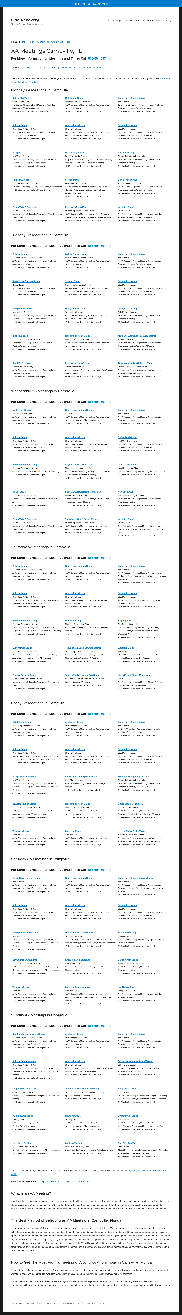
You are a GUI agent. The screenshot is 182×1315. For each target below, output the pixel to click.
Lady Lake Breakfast (22, 1143)
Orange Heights (132, 1170)
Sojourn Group (19, 125)
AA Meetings (115, 20)
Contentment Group (128, 960)
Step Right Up (72, 180)
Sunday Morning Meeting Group (28, 1034)
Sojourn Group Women (24, 1061)
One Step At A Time (127, 1143)
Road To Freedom (21, 363)
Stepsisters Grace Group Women (81, 519)
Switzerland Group (127, 437)
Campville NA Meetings (50, 1182)
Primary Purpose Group (24, 675)
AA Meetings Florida (60, 42)
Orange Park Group (75, 125)
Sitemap (55, 1303)
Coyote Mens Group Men (24, 960)
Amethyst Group (126, 152)
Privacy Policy (30, 1303)
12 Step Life (88, 1303)
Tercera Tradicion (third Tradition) (82, 675)
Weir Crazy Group (127, 464)
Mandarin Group (73, 620)
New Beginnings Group (24, 804)
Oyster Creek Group (128, 1116)
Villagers (16, 152)
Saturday (86, 67)
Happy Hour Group (127, 1089)
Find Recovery (25, 20)
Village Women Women (24, 777)
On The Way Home (74, 152)
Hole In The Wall (20, 98)
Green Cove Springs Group (131, 98)
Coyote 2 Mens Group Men (78, 464)
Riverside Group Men (75, 207)
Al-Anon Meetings (152, 20)
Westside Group (126, 207)
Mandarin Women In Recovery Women (137, 336)
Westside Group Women (77, 987)
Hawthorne (146, 1170)
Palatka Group (19, 254)
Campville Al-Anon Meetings (76, 1182)
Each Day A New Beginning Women (83, 492)
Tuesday (41, 67)
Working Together (74, 1143)
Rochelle (157, 1170)
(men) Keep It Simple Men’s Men (134, 675)
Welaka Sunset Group (76, 254)
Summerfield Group (128, 180)
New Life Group (126, 492)
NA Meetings (132, 20)
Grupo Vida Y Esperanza (24, 207)
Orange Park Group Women (26, 933)
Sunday (97, 67)
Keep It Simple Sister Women (132, 831)
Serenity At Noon (21, 180)
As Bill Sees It (19, 492)
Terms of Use (44, 1303)
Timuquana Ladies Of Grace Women (136, 363)
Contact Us (100, 1303)
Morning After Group (22, 1116)
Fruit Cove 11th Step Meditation (81, 777)
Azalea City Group (21, 410)
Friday (77, 67)
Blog (168, 20)
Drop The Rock (20, 336)
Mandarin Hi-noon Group (77, 336)
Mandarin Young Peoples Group (134, 777)
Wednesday (53, 67)
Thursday (66, 67)
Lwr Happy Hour (126, 987)
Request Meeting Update (70, 1303)
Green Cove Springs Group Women (136, 878)
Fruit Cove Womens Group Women (135, 1061)
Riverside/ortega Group (77, 363)
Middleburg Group (74, 98)
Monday (31, 67)
